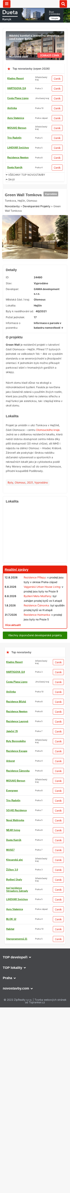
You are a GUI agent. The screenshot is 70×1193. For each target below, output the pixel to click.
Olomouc (20, 483)
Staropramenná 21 (16, 940)
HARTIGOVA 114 (16, 88)
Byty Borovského (16, 742)
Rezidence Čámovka (17, 772)
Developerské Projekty (36, 207)
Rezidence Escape (16, 752)
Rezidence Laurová (17, 722)
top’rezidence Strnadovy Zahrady (17, 891)
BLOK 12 (11, 920)
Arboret (10, 762)
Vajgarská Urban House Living (42, 588)
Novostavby (12, 207)
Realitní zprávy (16, 571)
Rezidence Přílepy (35, 578)
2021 (30, 483)
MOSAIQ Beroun (16, 127)
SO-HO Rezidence (16, 811)
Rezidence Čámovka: (37, 606)
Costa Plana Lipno (18, 98)
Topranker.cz (37, 1003)
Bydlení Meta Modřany (37, 597)
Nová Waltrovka (15, 821)
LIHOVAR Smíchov (18, 147)
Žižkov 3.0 (12, 871)
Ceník (57, 78)
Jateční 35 (12, 732)
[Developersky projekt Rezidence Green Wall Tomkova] (35, 218)
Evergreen (12, 791)
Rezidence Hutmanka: (37, 616)
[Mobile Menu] (6, 4)
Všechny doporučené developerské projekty (35, 636)
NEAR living (13, 831)
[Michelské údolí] (35, 33)
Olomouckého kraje (48, 431)
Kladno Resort (15, 78)
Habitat (10, 930)
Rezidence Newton (18, 157)
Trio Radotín (14, 137)
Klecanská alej (14, 861)
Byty (10, 483)
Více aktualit (13, 626)
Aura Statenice (15, 118)
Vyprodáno (51, 195)
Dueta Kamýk (14, 167)
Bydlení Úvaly (14, 880)
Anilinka (12, 108)
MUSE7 (10, 851)
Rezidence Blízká (16, 703)
